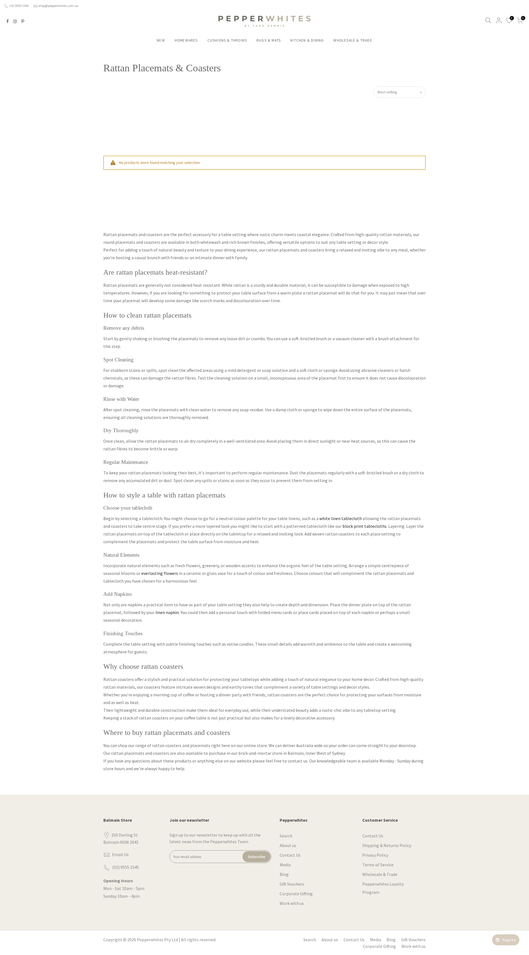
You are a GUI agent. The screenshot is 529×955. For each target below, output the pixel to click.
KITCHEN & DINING (307, 40)
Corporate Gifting (296, 893)
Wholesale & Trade (379, 874)
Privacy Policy (375, 855)
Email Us (120, 854)
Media (285, 864)
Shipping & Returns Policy (386, 845)
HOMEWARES (186, 40)
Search (286, 835)
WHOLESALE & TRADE (352, 40)
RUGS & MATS (269, 40)
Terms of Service (377, 864)
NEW (161, 40)
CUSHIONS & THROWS (227, 40)
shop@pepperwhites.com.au (58, 6)
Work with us (292, 903)
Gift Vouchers (292, 884)
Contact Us (290, 855)
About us (288, 845)
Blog (284, 874)
